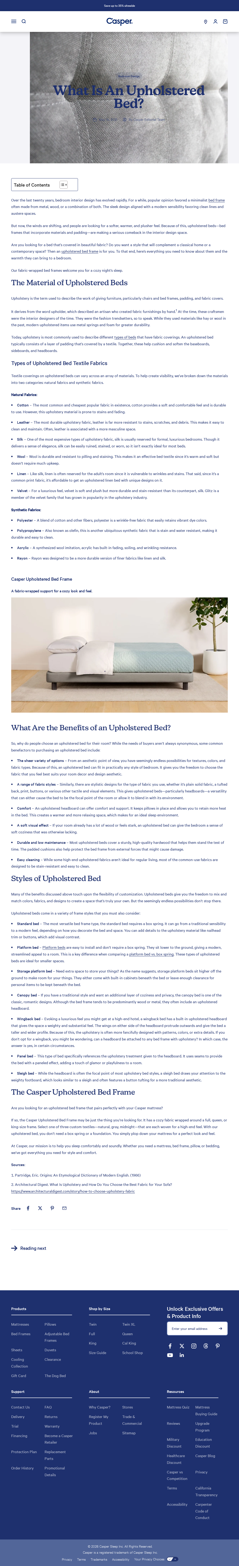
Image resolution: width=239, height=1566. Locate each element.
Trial (14, 1426)
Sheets (16, 1349)
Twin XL (128, 1324)
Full (92, 1333)
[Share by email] (64, 1208)
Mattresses (20, 1324)
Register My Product (98, 1420)
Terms (172, 1487)
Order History (22, 1467)
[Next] (171, 5)
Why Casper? (99, 1406)
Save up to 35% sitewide (119, 5)
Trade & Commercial (132, 1420)
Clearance (53, 1359)
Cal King (129, 1342)
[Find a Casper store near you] (205, 21)
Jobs (93, 1432)
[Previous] (68, 5)
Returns (51, 1416)
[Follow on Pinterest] (217, 1346)
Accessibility (177, 1504)
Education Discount (203, 1443)
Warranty (52, 1426)
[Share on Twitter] (40, 1208)
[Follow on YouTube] (170, 1355)
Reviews (173, 1423)
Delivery (18, 1416)
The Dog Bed (55, 1375)
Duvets (50, 1349)
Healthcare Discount (176, 1459)
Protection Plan (24, 1451)
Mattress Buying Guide (206, 1410)
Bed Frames (20, 1333)
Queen (127, 1333)
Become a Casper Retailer (59, 1439)
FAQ (48, 1406)
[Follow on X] (182, 1346)
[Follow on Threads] (206, 1346)
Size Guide (97, 1352)
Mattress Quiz (178, 1406)
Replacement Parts (55, 1455)
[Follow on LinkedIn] (182, 1355)
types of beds (125, 336)
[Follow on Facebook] (170, 1346)
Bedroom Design (129, 76)
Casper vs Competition (177, 1475)
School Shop (132, 1352)
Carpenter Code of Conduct (203, 1511)
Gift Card (18, 1375)
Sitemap (129, 1432)
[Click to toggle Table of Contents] (64, 185)
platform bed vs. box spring (151, 953)
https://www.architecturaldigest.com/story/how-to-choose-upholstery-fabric (73, 1191)
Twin (93, 1324)
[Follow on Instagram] (194, 1346)
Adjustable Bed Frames (57, 1337)
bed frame (216, 199)
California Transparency (206, 1491)
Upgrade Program (202, 1426)
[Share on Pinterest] (52, 1208)
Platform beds (53, 947)
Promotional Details (55, 1471)
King (92, 1342)
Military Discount (174, 1443)
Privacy (201, 1471)
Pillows (50, 1324)
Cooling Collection (19, 1362)
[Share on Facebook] (28, 1208)
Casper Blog (205, 1455)
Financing (19, 1435)
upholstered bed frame (79, 251)
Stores (127, 1406)
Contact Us (20, 1406)
